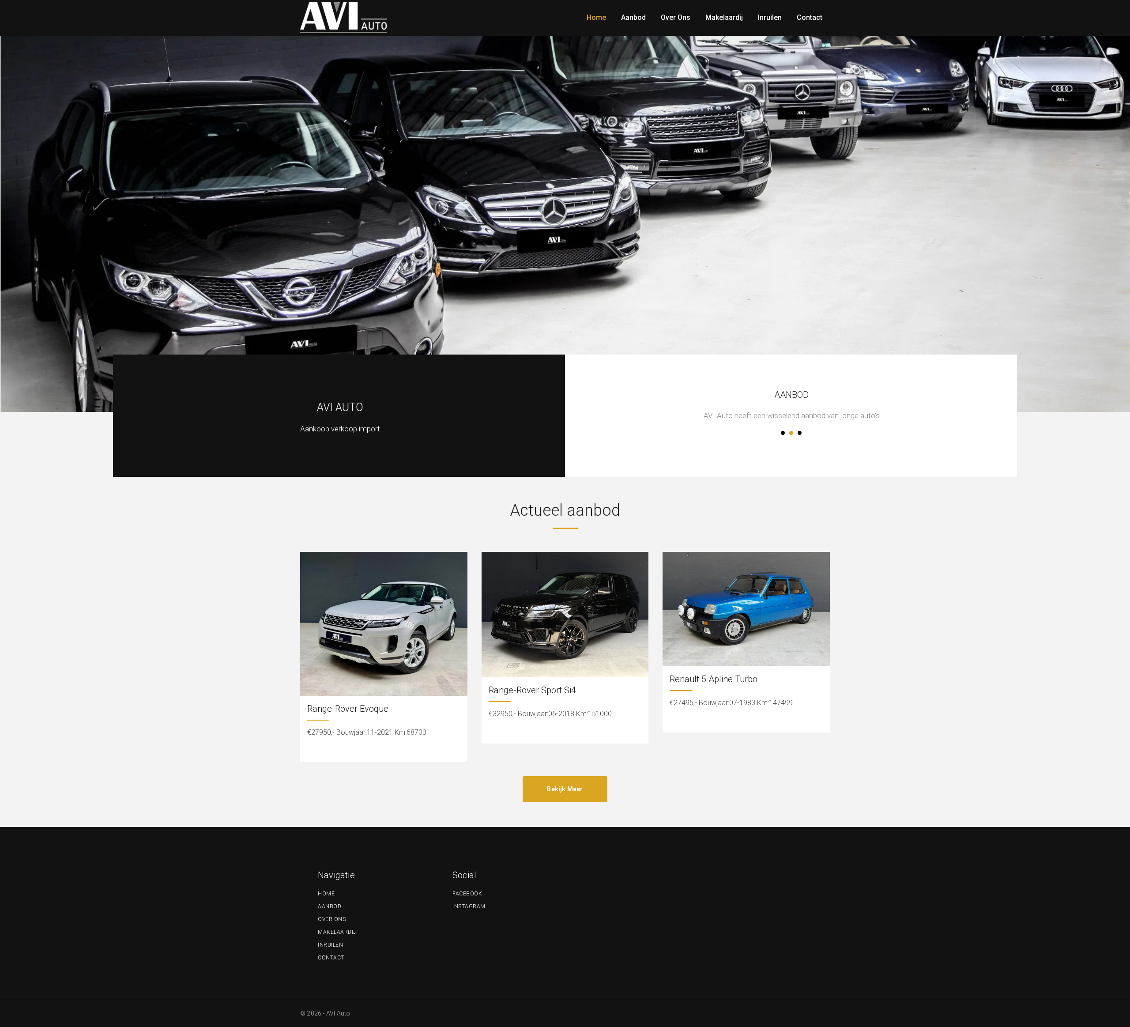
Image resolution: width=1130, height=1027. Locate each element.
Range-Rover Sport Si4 (532, 690)
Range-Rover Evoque (347, 708)
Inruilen (330, 945)
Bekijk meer (565, 789)
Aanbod (329, 906)
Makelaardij (337, 932)
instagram (469, 906)
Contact (331, 957)
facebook (467, 893)
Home (326, 893)
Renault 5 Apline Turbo (713, 679)
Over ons (332, 919)
